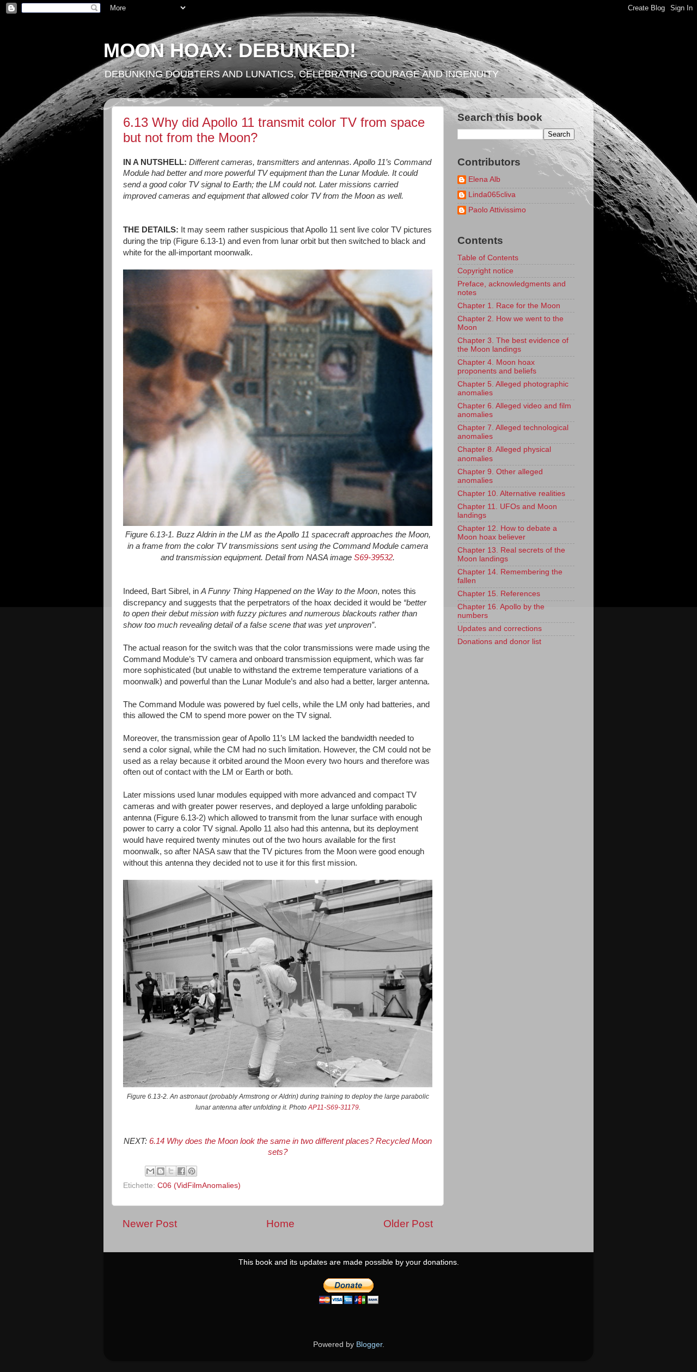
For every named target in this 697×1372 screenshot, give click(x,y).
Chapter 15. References (498, 594)
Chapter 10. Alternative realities (511, 493)
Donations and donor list (499, 642)
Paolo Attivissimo (497, 210)
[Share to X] (171, 1171)
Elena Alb (484, 179)
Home (280, 1223)
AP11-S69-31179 (333, 1107)
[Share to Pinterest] (191, 1171)
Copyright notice (485, 271)
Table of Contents (487, 258)
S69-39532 (373, 557)
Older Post (408, 1223)
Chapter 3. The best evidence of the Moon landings (512, 344)
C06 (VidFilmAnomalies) (199, 1185)
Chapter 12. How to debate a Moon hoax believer (507, 532)
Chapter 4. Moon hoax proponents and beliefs (496, 366)
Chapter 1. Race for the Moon (508, 306)
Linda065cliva (492, 195)
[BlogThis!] (160, 1171)
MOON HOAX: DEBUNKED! (229, 50)
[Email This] (150, 1171)
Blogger (369, 1344)
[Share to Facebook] (181, 1171)
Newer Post (150, 1223)
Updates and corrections (499, 628)
